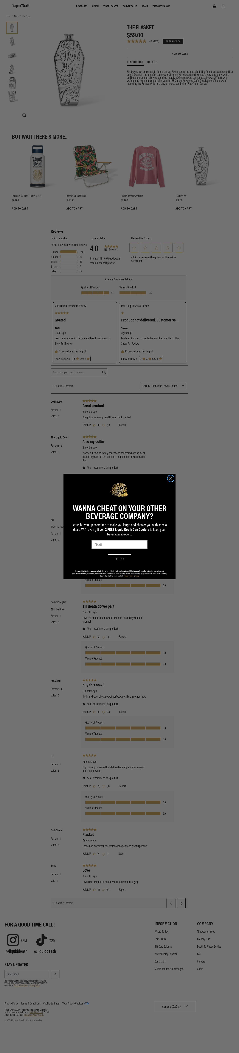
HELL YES (119, 559)
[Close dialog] (170, 478)
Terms (137, 575)
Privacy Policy (129, 575)
